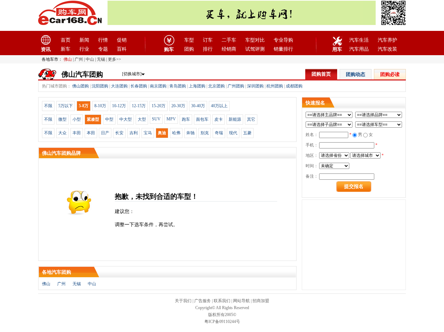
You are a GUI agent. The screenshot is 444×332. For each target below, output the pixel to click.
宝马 (148, 132)
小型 (76, 119)
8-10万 (100, 105)
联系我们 (222, 300)
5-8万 (83, 105)
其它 (251, 119)
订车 (208, 40)
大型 (142, 119)
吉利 (133, 132)
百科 (122, 49)
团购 (189, 49)
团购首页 (321, 74)
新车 (65, 49)
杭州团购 (274, 86)
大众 (62, 132)
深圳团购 (255, 86)
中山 (90, 59)
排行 (208, 49)
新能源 (235, 119)
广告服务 (202, 300)
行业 (84, 49)
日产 (105, 132)
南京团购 (158, 86)
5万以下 (65, 105)
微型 (62, 119)
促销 (122, 40)
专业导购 (283, 40)
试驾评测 (255, 49)
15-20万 (158, 105)
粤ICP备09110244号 (222, 321)
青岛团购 (177, 86)
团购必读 (390, 74)
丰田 (76, 132)
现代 (233, 132)
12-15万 (139, 105)
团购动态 (355, 74)
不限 (48, 105)
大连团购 (119, 86)
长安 (119, 132)
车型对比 (255, 40)
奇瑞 (219, 132)
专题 (103, 49)
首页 (65, 40)
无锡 (101, 59)
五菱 (247, 132)
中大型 (125, 119)
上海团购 (197, 86)
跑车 (186, 119)
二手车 (229, 40)
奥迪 (162, 132)
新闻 (84, 40)
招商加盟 (261, 300)
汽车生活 (359, 40)
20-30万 (178, 105)
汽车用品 (359, 49)
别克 (204, 132)
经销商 (229, 49)
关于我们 (183, 300)
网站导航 (241, 300)
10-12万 (119, 105)
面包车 (202, 119)
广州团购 (236, 86)
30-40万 (198, 105)
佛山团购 (80, 86)
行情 (103, 40)
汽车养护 (387, 40)
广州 (79, 59)
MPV (171, 119)
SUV (156, 119)
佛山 (67, 59)
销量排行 (283, 49)
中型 (109, 119)
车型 (189, 40)
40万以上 (219, 105)
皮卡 (218, 119)
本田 (91, 132)
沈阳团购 (100, 86)
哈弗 (176, 132)
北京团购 (216, 86)
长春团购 (138, 86)
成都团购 (294, 86)
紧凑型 (93, 119)
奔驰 (190, 132)
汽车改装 (387, 49)
